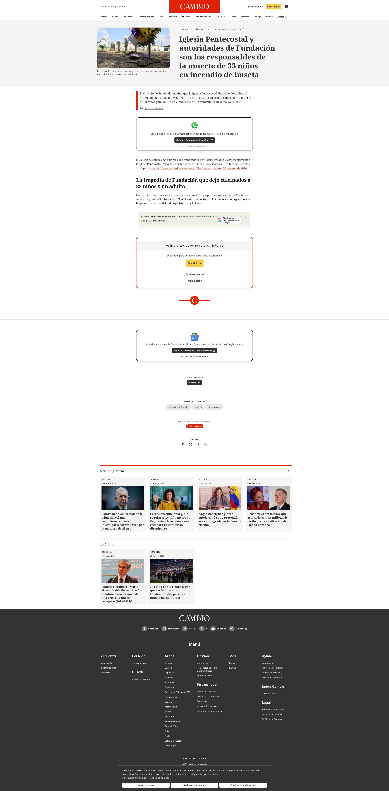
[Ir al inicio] (194, 6)
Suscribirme (195, 263)
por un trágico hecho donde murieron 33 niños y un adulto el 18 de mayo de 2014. (199, 168)
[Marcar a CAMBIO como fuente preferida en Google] (228, 220)
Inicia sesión (194, 280)
